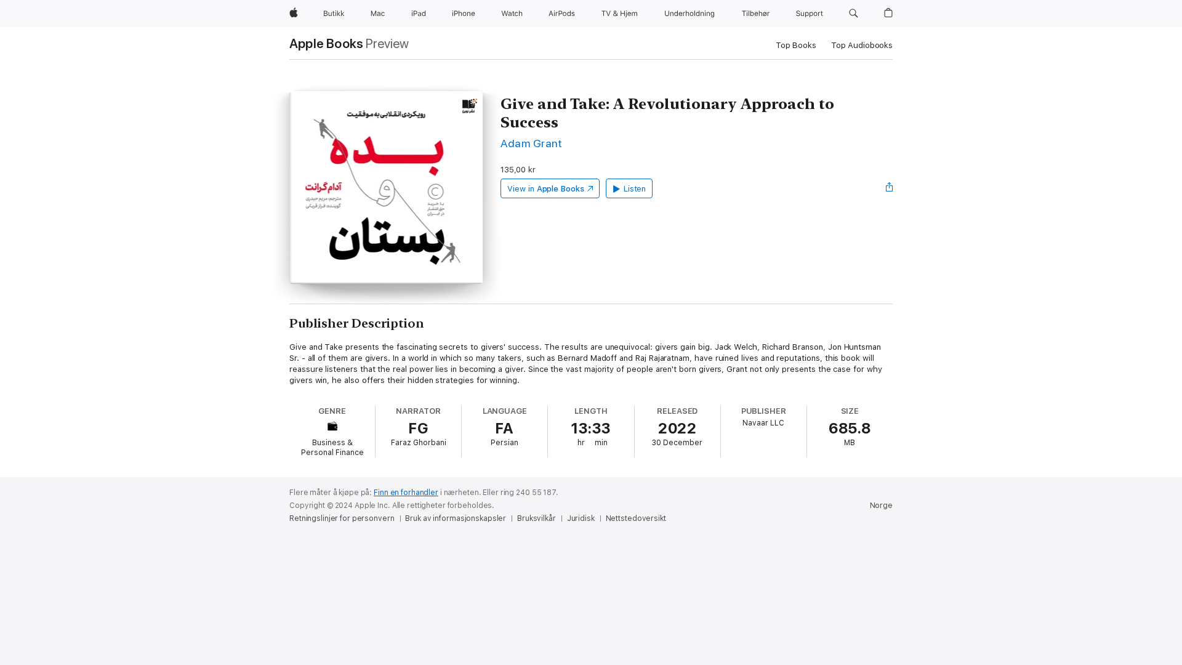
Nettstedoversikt (636, 518)
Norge (881, 505)
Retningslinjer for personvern (342, 518)
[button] (853, 13)
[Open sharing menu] (889, 188)
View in (545, 188)
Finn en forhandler (406, 492)
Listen (635, 188)
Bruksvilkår (536, 518)
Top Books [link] (796, 45)
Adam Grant (532, 143)
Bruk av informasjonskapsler (455, 518)
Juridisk (581, 518)
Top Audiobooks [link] (862, 45)
